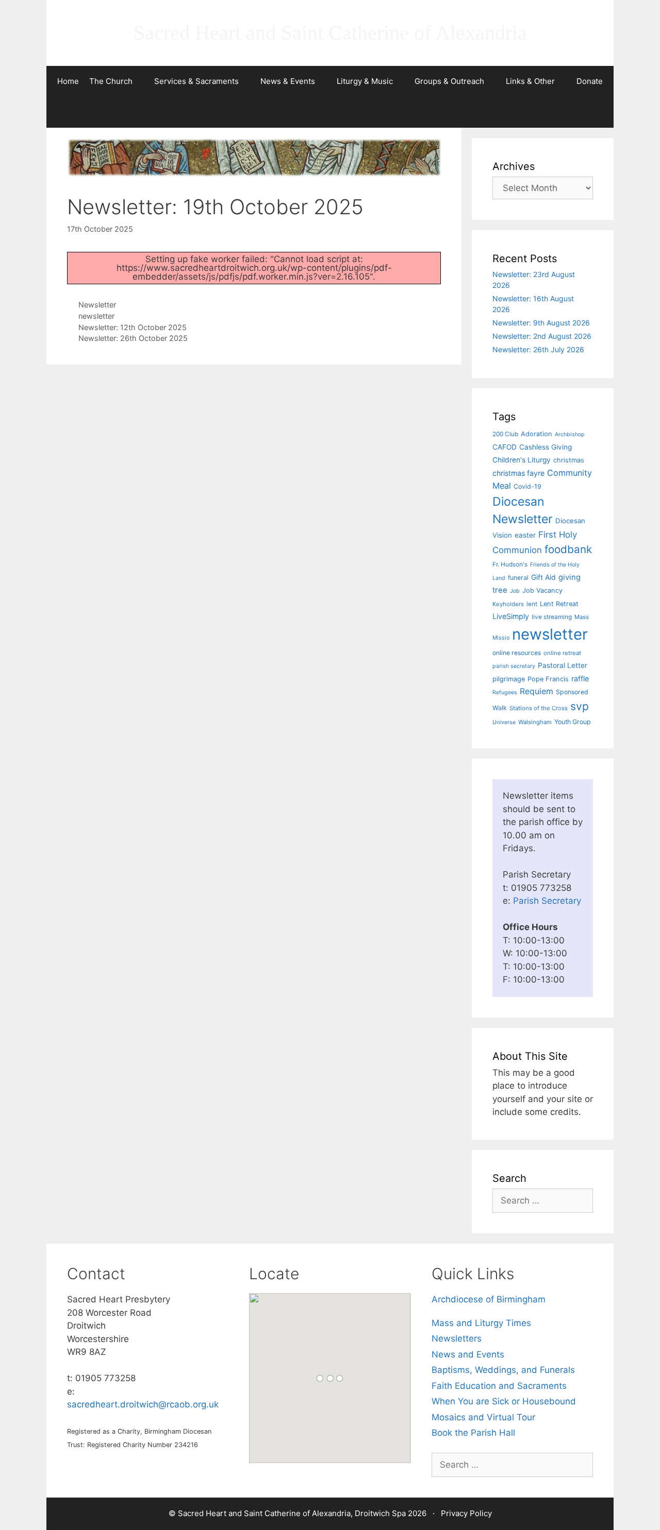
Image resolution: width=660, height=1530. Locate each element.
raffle (580, 678)
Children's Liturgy (521, 460)
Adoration (536, 434)
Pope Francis (548, 679)
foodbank (568, 549)
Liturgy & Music (365, 81)
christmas (568, 460)
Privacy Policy (466, 1513)
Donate (589, 81)
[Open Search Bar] (330, 112)
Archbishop (570, 434)
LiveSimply (510, 616)
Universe (504, 722)
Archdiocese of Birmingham (489, 1299)
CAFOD (504, 447)
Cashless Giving (545, 447)
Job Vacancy (542, 590)
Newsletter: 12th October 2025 (132, 327)
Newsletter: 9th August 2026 (541, 322)
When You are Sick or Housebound (504, 1401)
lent (531, 604)
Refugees (504, 692)
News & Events (287, 81)
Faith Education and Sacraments (499, 1386)
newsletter (96, 316)
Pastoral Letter (562, 665)
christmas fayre (518, 473)
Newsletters (457, 1338)
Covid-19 (527, 486)
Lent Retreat (559, 604)
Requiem (536, 691)
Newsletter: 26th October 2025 (133, 338)
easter (525, 535)
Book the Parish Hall (473, 1433)
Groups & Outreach (449, 81)
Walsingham (535, 722)
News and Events (468, 1354)
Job (515, 591)
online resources (516, 653)
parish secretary (513, 666)
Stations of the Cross (538, 708)
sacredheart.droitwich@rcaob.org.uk (143, 1404)
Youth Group (572, 722)
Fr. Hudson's (509, 564)
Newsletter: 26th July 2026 (538, 349)
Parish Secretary (547, 901)
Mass (581, 617)
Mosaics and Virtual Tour (483, 1417)
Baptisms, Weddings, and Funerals (503, 1370)
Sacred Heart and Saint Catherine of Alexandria (330, 32)
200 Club (505, 434)
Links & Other (530, 81)
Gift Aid (543, 577)
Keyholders (508, 604)
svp (579, 706)
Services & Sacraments (196, 81)
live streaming (552, 617)
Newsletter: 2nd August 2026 (541, 336)
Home (68, 81)
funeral (518, 577)
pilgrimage (508, 679)
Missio (500, 637)
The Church (111, 81)
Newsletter (97, 304)
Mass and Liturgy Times (481, 1323)
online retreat (562, 653)
